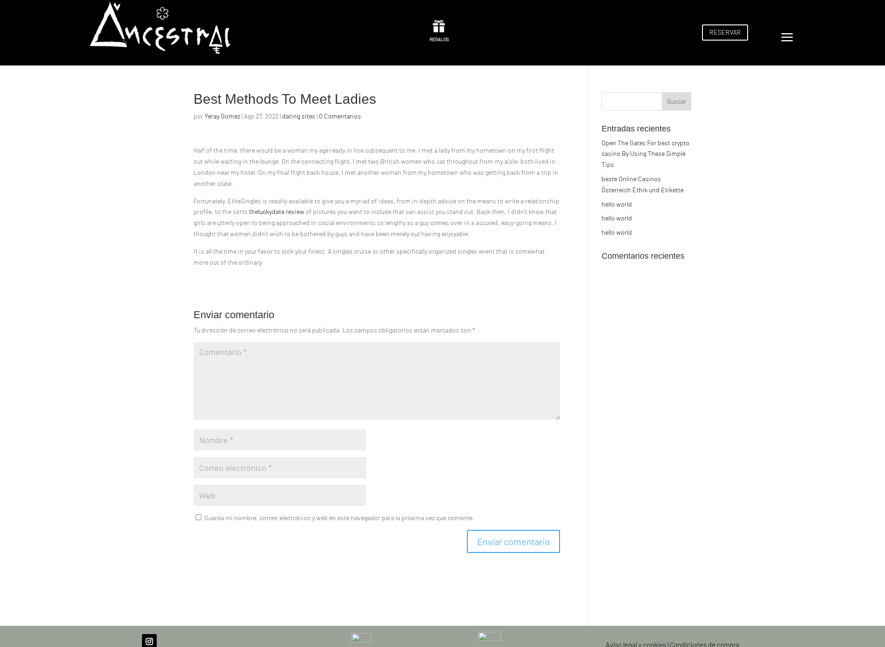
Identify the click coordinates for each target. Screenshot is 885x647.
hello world (617, 204)
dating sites (298, 116)
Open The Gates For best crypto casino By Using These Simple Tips (646, 154)
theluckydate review (276, 211)
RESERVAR (725, 32)
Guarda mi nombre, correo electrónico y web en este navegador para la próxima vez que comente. (339, 518)
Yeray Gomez (222, 116)
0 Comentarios (340, 116)
